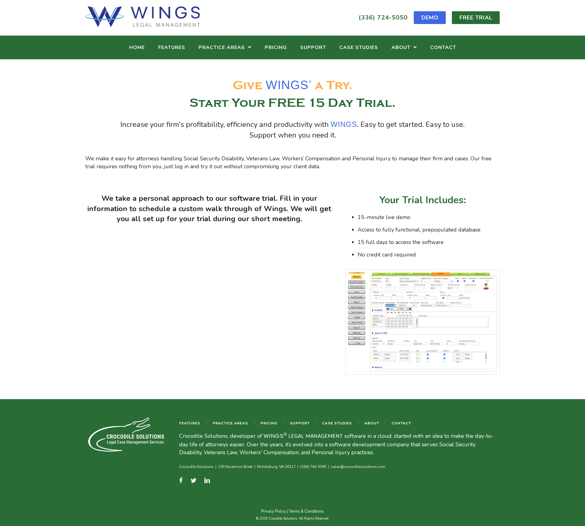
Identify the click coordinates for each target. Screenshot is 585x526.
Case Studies (337, 423)
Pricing (269, 423)
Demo (429, 17)
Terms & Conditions (306, 511)
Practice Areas (230, 423)
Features (189, 423)
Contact (401, 423)
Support (300, 423)
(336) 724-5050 (383, 18)
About (371, 423)
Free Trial (475, 17)
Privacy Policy (273, 511)
